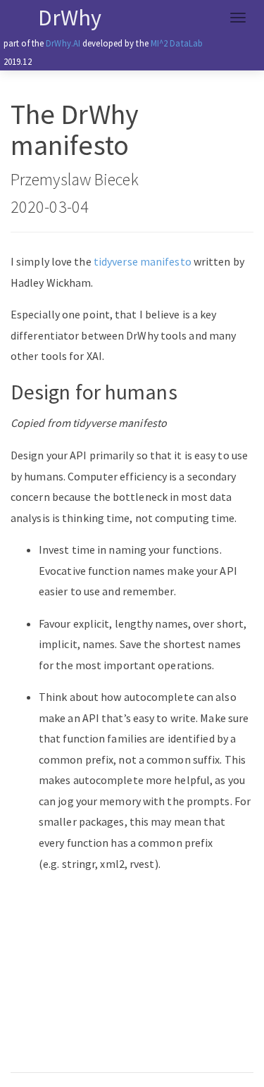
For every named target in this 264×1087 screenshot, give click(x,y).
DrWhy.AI (63, 43)
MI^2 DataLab (177, 43)
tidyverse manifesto (142, 261)
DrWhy (70, 18)
